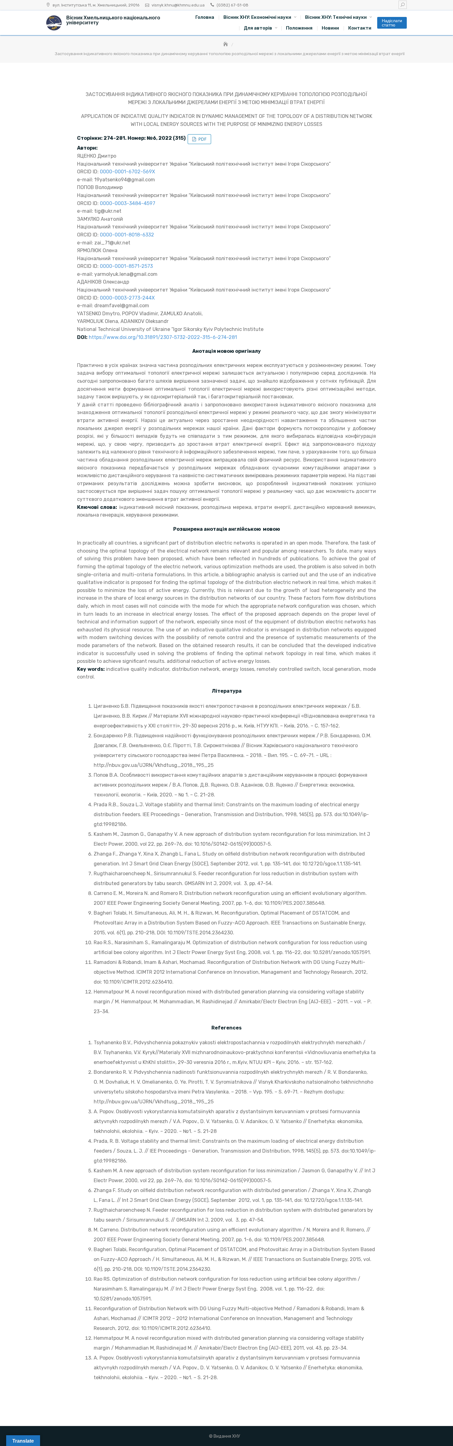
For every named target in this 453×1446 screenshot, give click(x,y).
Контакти (359, 28)
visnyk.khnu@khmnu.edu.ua (178, 5)
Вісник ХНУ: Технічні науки (336, 17)
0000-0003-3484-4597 (127, 203)
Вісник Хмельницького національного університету (113, 20)
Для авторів (258, 28)
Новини (330, 28)
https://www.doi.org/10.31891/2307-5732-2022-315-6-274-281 (163, 337)
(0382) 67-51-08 (232, 5)
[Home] (226, 44)
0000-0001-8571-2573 (126, 266)
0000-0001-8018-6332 (127, 235)
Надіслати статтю (392, 23)
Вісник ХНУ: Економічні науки (257, 17)
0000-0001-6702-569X (127, 172)
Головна (204, 17)
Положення (299, 28)
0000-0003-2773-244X (127, 298)
